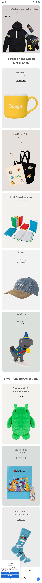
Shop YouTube (21, 457)
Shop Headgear (21, 262)
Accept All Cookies (10, 572)
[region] (10, 571)
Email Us (30, 570)
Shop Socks (21, 519)
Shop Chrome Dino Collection (21, 323)
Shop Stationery (21, 205)
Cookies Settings (10, 578)
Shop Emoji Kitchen (21, 142)
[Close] (19, 562)
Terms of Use (23, 578)
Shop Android (21, 396)
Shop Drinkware (21, 80)
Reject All (10, 575)
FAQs (30, 572)
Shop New (7, 16)
